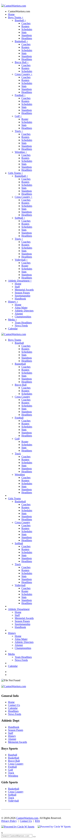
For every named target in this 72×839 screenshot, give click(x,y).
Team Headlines (23, 322)
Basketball (21, 41)
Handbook (20, 298)
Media (12, 319)
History (13, 301)
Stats (23, 32)
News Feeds (21, 325)
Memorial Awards (24, 289)
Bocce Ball (22, 62)
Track (19, 131)
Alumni (19, 313)
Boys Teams (15, 17)
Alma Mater (21, 307)
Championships (23, 316)
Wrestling (21, 152)
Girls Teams (15, 173)
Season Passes (22, 292)
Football (20, 95)
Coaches (25, 23)
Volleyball (21, 259)
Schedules (26, 29)
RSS (37, 821)
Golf (18, 116)
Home (11, 14)
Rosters (25, 26)
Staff (17, 286)
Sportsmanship (22, 295)
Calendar (13, 328)
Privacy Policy (9, 821)
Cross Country (23, 74)
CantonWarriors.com (19, 11)
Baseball (20, 20)
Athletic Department (20, 280)
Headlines (26, 38)
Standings (26, 35)
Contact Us (14, 705)
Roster (24, 119)
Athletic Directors (24, 310)
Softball (20, 217)
